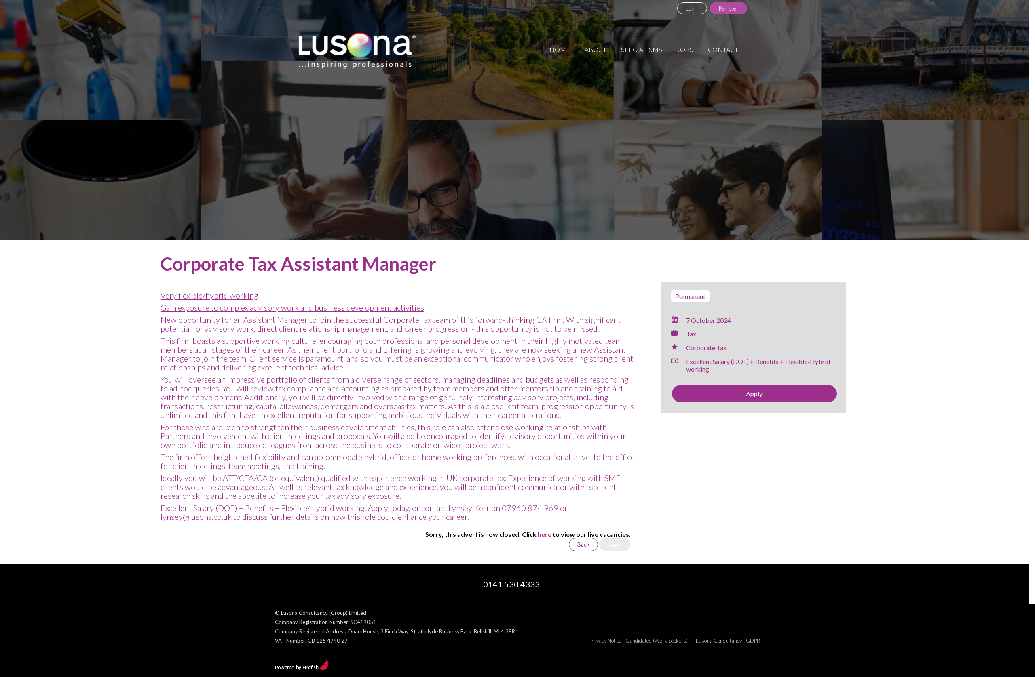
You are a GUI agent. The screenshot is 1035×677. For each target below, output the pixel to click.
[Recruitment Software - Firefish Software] (302, 668)
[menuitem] (560, 49)
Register (728, 8)
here (544, 534)
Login (692, 8)
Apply (754, 393)
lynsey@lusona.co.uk (196, 516)
